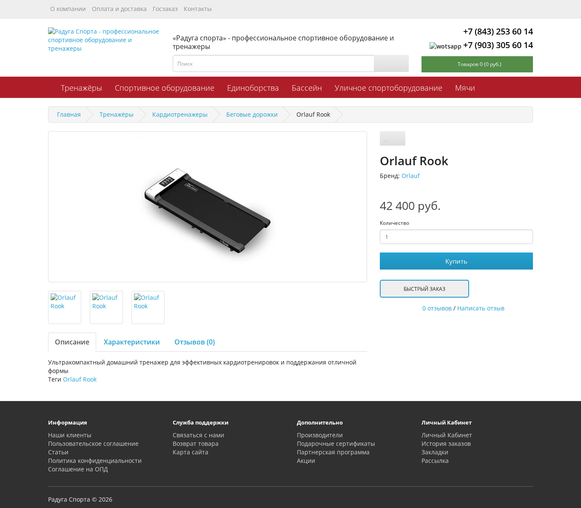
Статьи (58, 452)
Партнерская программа (333, 452)
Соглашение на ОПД (78, 469)
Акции (306, 460)
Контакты (198, 9)
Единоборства (253, 88)
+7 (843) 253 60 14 (498, 31)
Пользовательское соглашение (93, 443)
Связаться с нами (198, 435)
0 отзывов (437, 308)
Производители (320, 435)
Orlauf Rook (80, 379)
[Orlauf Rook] (207, 206)
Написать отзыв (480, 308)
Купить (456, 261)
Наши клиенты (69, 435)
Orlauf (411, 176)
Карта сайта (190, 452)
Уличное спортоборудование (388, 88)
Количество (394, 223)
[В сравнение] (398, 138)
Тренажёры (81, 88)
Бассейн (307, 88)
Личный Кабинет (447, 435)
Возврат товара (196, 443)
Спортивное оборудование (164, 88)
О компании (68, 9)
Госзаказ (165, 9)
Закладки (435, 452)
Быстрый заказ (424, 289)
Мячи (465, 88)
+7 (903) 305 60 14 (498, 45)
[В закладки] (386, 138)
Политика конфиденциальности (95, 460)
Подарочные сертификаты (336, 443)
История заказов (446, 443)
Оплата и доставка (119, 9)
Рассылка (435, 460)
